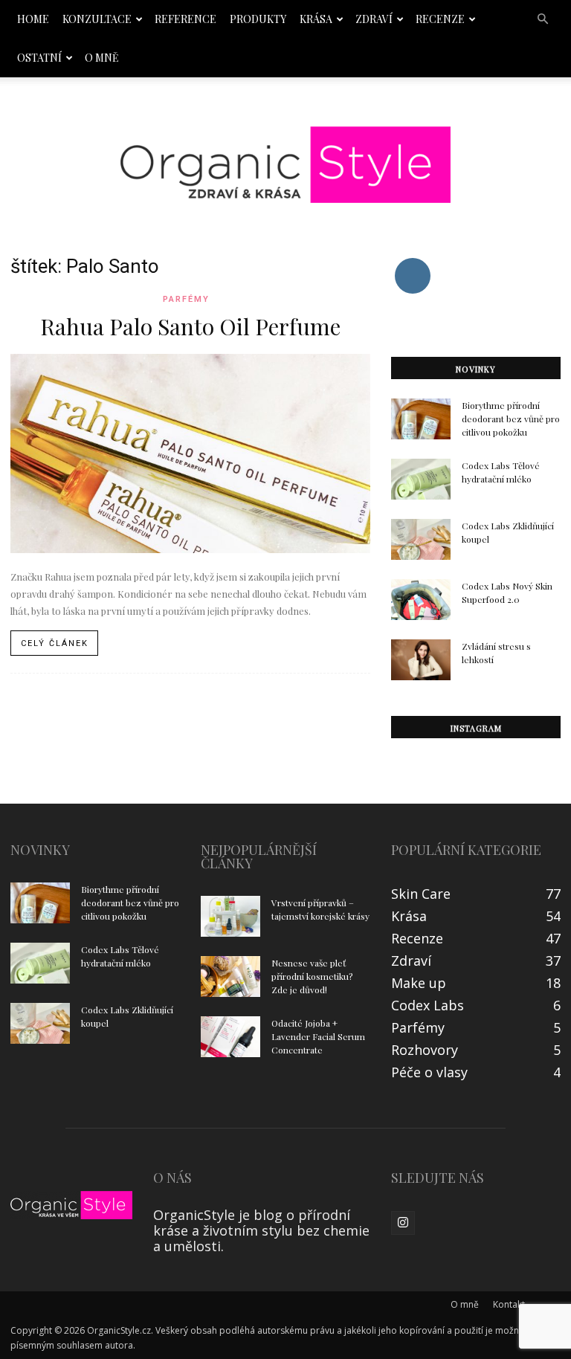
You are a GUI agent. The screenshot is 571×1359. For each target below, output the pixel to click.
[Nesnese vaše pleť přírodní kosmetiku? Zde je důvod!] (230, 976)
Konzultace (97, 19)
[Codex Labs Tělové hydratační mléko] (421, 479)
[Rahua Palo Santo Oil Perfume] (190, 453)
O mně (102, 58)
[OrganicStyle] (285, 165)
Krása (316, 19)
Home (33, 19)
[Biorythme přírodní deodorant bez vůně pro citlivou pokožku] (421, 418)
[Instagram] (403, 1223)
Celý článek (54, 643)
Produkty (258, 19)
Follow (412, 260)
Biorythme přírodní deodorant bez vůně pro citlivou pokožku (511, 418)
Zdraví (374, 19)
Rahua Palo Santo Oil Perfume (190, 326)
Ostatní (39, 58)
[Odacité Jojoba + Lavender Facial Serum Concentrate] (230, 1036)
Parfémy (186, 299)
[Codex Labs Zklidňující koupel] (421, 539)
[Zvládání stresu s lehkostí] (421, 659)
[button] (543, 19)
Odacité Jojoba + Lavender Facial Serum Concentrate (318, 1036)
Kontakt (509, 1304)
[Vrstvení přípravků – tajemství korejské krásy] (230, 916)
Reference (185, 19)
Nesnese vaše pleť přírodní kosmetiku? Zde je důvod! (311, 976)
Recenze (440, 19)
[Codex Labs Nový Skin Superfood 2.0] (421, 599)
